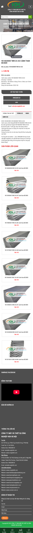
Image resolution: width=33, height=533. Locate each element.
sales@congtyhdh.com (11, 450)
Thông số (20, 113)
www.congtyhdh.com (11, 453)
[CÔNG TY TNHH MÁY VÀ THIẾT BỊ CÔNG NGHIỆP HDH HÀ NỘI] (16, 4)
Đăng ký (5, 518)
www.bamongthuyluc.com (13, 475)
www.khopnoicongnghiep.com (14, 477)
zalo (16, 102)
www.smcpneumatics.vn (12, 487)
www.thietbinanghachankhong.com (15, 472)
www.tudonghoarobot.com (13, 485)
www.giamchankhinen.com (13, 480)
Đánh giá (5, 117)
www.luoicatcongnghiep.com (14, 482)
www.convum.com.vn (12, 490)
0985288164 (16, 98)
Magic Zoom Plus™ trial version (9, 36)
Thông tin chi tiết (8, 113)
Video (27, 113)
